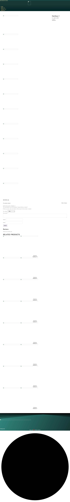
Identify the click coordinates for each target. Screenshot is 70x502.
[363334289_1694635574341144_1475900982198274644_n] (10, 100)
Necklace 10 (35, 256)
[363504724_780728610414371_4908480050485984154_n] (10, 85)
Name (4, 219)
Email (4, 222)
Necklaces (54, 20)
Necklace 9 (35, 278)
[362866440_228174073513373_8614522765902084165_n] (10, 190)
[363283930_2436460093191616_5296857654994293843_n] (10, 145)
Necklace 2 (35, 408)
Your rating (5, 211)
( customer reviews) (6, 203)
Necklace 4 (35, 365)
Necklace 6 (35, 343)
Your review (5, 213)
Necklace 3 (35, 386)
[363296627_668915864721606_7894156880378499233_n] (10, 130)
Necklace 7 (35, 321)
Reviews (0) (6, 200)
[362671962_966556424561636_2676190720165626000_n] (10, 41)
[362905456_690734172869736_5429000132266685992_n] (10, 175)
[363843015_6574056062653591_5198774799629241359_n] (10, 71)
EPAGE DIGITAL (38, 430)
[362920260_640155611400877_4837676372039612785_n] (10, 160)
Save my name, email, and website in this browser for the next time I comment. (17, 208)
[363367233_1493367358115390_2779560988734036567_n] (10, 115)
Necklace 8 (35, 300)
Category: (53, 19)
